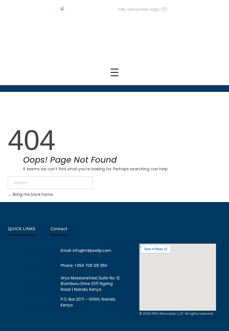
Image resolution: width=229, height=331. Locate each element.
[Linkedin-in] (142, 229)
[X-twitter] (157, 229)
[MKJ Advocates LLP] (141, 35)
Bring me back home (32, 194)
